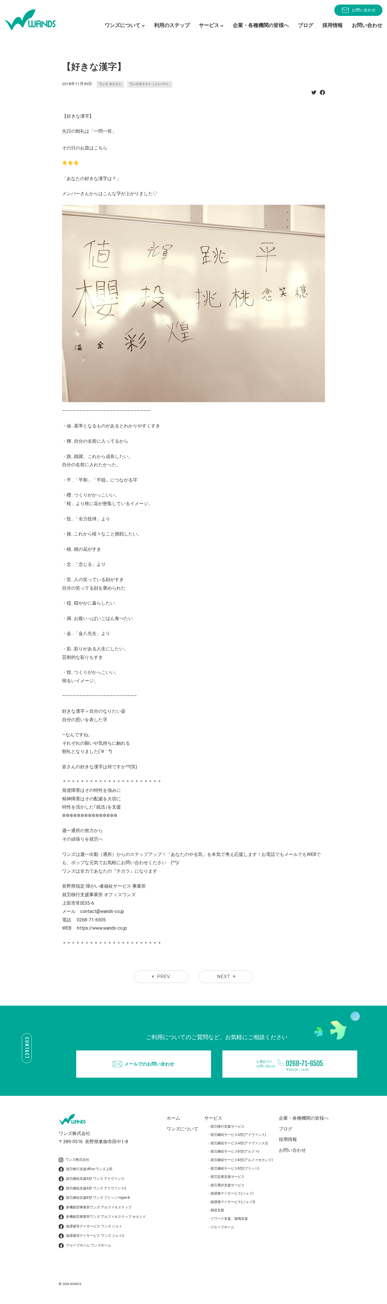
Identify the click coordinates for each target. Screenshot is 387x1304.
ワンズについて (182, 1129)
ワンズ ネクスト (110, 84)
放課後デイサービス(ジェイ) (232, 1193)
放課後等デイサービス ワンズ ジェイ (94, 1226)
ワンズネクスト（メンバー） (149, 84)
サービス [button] (209, 25)
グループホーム (222, 1227)
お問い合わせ (364, 10)
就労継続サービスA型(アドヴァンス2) (239, 1143)
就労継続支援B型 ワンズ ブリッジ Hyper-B (98, 1198)
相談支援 (217, 1210)
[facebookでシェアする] (322, 94)
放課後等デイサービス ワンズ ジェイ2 (95, 1236)
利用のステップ (172, 25)
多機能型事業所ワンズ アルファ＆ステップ (98, 1207)
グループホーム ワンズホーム (88, 1245)
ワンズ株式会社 (77, 1160)
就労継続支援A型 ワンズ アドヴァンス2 (96, 1188)
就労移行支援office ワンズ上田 (89, 1169)
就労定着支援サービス (227, 1177)
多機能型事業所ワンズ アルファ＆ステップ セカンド (106, 1217)
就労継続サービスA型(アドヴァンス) (238, 1135)
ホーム (173, 1118)
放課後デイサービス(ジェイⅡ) (232, 1202)
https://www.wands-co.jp (102, 928)
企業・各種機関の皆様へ (261, 25)
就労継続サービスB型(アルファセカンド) (241, 1160)
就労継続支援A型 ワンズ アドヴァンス (95, 1179)
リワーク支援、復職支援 (229, 1219)
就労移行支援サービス (227, 1126)
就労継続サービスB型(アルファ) (234, 1151)
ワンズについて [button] (123, 25)
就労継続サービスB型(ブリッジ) (234, 1168)
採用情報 (332, 25)
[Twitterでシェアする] (313, 94)
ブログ (305, 25)
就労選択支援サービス (227, 1185)
